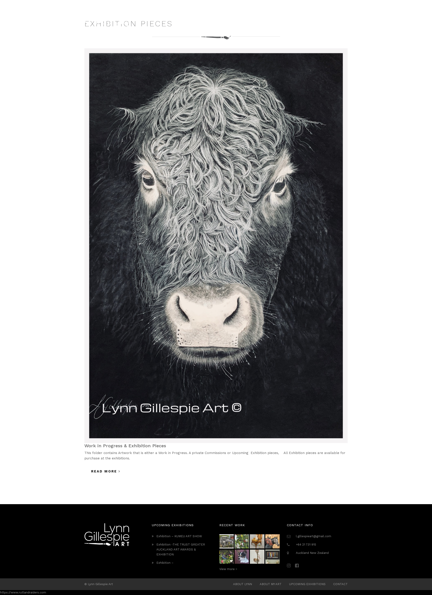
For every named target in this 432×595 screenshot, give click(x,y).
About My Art (270, 584)
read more (105, 471)
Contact (340, 584)
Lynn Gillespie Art (100, 584)
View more (227, 569)
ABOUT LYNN (242, 584)
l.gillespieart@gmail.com (313, 536)
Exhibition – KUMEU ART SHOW (179, 536)
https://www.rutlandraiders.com (23, 592)
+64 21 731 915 (306, 544)
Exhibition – (164, 562)
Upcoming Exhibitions (307, 584)
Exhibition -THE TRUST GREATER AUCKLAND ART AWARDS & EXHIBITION (180, 549)
